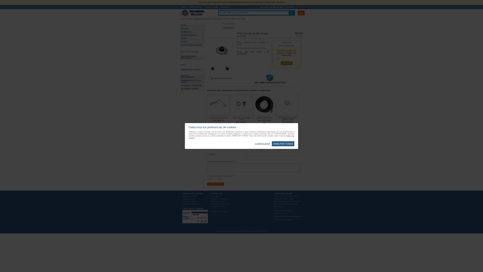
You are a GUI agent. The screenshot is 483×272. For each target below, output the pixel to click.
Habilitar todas (283, 144)
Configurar (262, 144)
